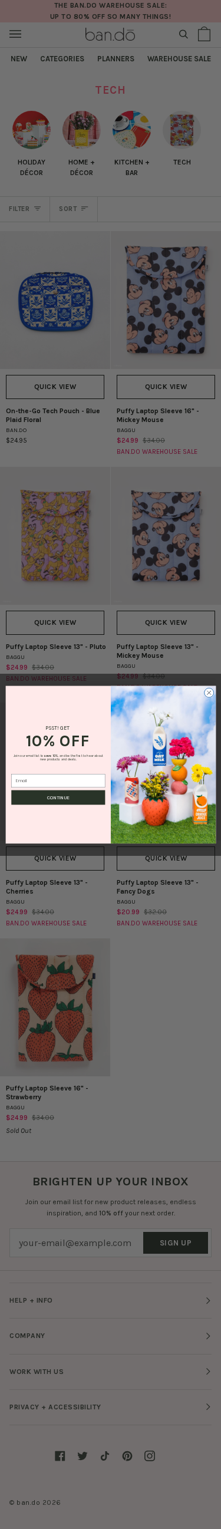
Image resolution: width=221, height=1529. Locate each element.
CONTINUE (58, 797)
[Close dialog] (208, 692)
